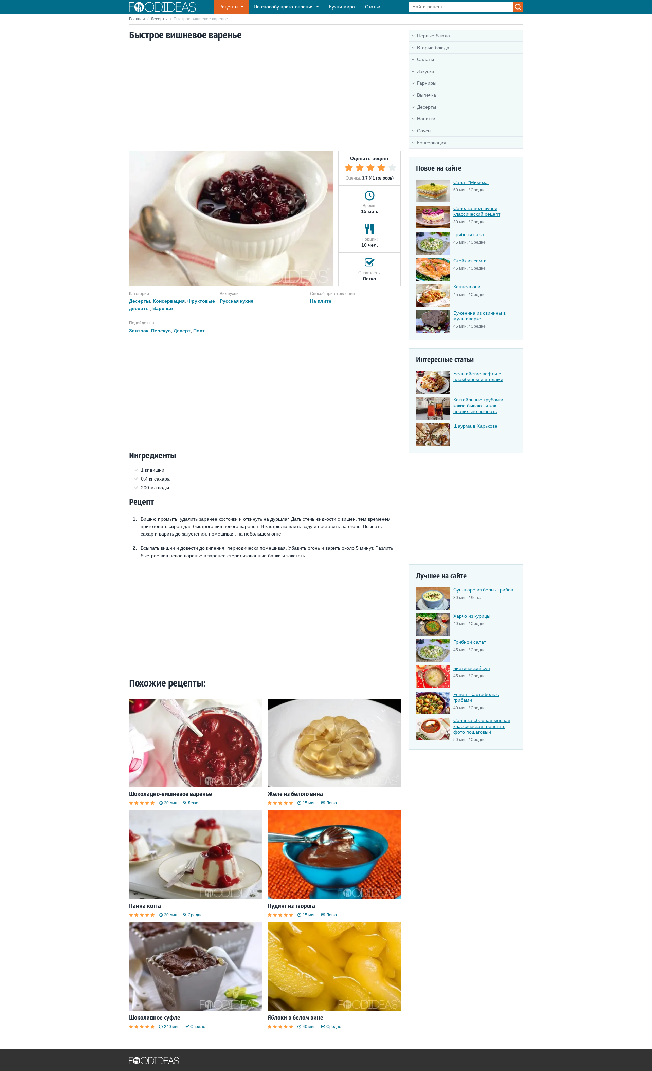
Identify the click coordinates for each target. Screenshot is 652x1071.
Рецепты (228, 7)
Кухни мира (342, 7)
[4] (381, 168)
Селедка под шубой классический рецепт (476, 211)
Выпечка (426, 95)
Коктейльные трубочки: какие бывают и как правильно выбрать (479, 405)
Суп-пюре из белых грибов (483, 590)
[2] (360, 168)
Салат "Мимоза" (471, 182)
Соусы (424, 130)
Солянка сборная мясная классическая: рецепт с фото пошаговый (481, 726)
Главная (137, 19)
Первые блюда (433, 35)
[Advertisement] (265, 92)
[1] (349, 168)
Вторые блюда (433, 47)
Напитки (426, 118)
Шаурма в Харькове (475, 426)
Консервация (431, 142)
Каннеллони (467, 286)
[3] (370, 168)
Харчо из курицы (471, 616)
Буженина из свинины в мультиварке (479, 315)
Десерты (159, 19)
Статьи (372, 7)
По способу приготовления (284, 7)
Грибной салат (469, 234)
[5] (392, 168)
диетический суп (471, 668)
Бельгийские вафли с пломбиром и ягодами (478, 376)
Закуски (425, 71)
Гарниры (426, 83)
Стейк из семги (470, 260)
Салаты (425, 59)
